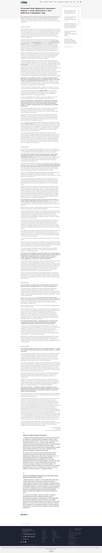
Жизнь (55, 1)
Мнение (54, 534)
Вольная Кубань (28, 5)
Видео (54, 540)
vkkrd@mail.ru (25, 539)
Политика (46, 1)
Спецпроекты (55, 535)
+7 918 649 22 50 (28, 534)
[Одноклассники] (22, 514)
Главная (22, 5)
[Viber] (24, 514)
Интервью (55, 532)
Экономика (51, 1)
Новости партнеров (56, 537)
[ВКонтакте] (21, 514)
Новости (41, 1)
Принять (51, 551)
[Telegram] (27, 514)
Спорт (74, 1)
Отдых (71, 1)
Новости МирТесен (25, 523)
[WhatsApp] (25, 514)
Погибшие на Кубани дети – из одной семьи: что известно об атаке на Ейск (70, 18)
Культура (66, 1)
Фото (54, 538)
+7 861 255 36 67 (28, 536)
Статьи (54, 531)
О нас (54, 541)
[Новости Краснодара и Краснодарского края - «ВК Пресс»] (24, 2)
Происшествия (60, 1)
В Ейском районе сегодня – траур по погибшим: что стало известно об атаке (70, 12)
